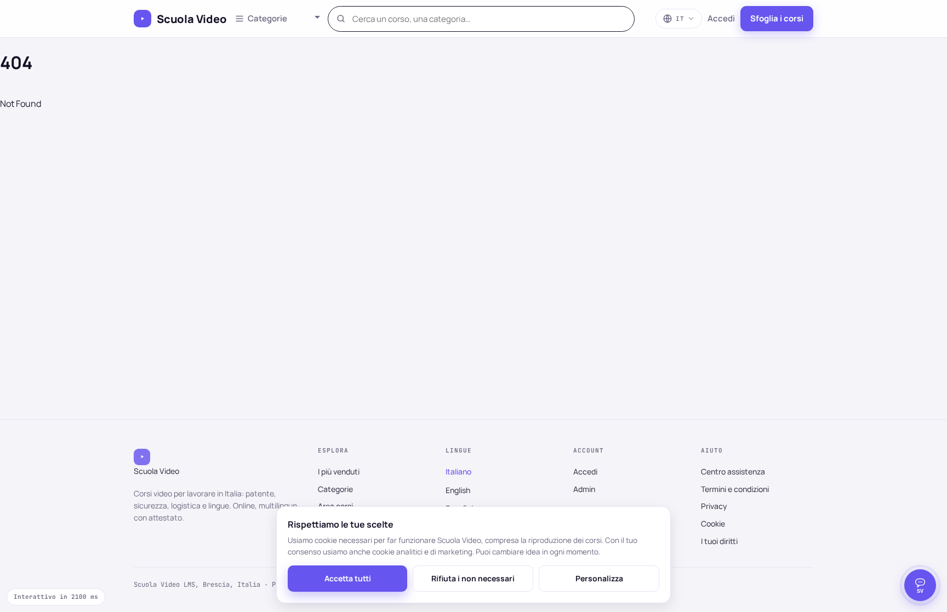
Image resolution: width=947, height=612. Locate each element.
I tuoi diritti (719, 541)
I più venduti (339, 471)
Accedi (721, 18)
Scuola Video (192, 19)
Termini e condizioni (735, 489)
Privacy (714, 506)
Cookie (713, 523)
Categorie (335, 489)
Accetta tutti (347, 578)
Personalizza (599, 578)
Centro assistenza (733, 471)
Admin (584, 489)
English (458, 490)
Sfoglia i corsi (776, 18)
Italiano (458, 471)
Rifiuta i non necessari (473, 578)
